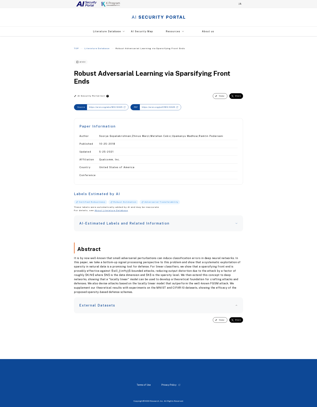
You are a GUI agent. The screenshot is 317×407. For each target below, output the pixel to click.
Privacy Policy (168, 385)
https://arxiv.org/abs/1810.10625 (106, 107)
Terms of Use (144, 385)
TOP (76, 48)
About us (208, 31)
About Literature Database (111, 210)
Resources (173, 31)
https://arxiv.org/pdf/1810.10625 (158, 107)
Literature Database (107, 31)
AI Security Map (142, 31)
